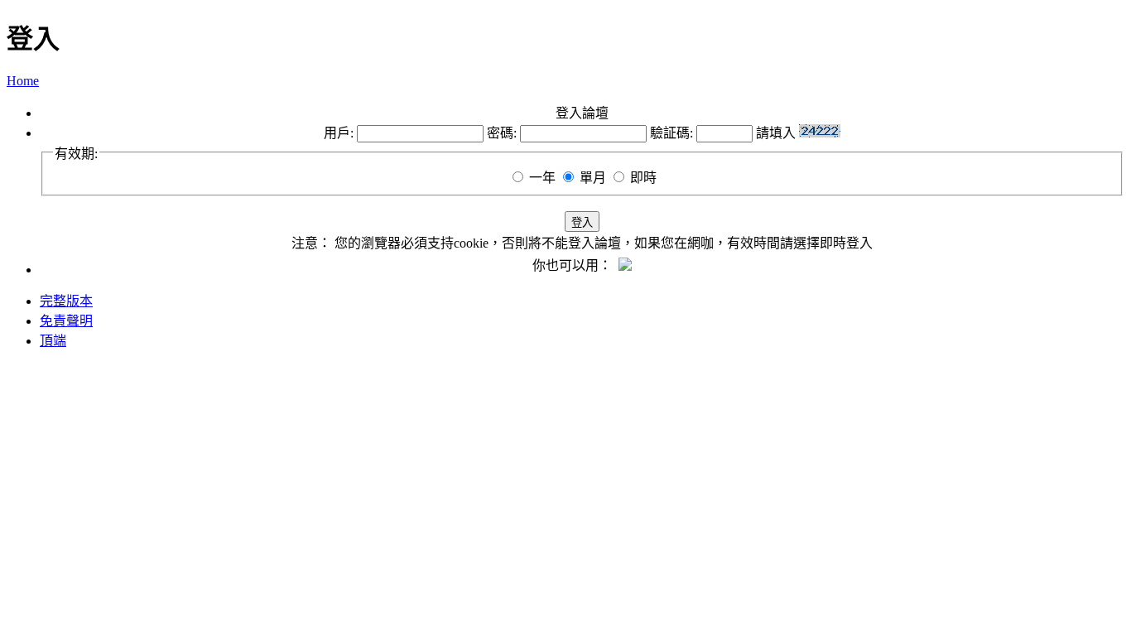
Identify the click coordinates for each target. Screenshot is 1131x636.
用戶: (339, 133)
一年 (542, 178)
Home (23, 81)
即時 (643, 178)
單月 (593, 178)
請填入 (777, 133)
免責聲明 (66, 321)
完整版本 (66, 301)
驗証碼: (671, 133)
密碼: (502, 133)
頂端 (53, 341)
